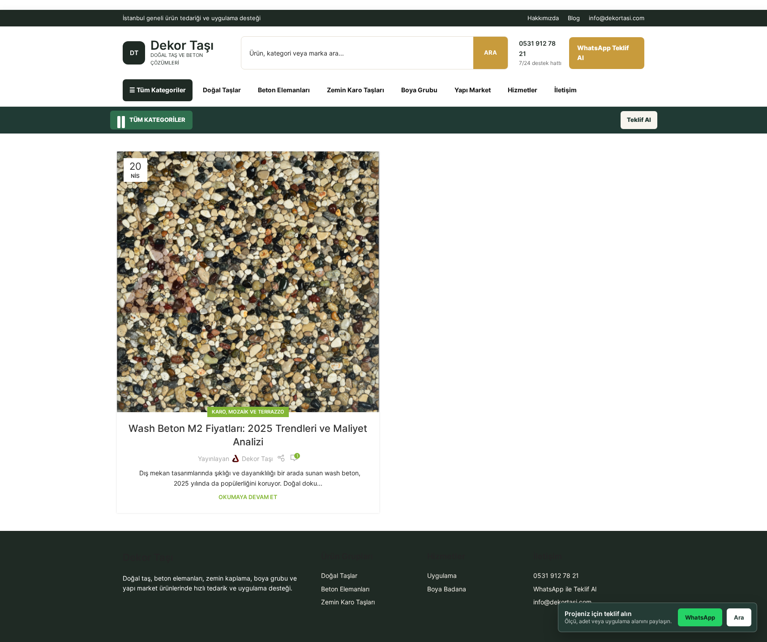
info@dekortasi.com (616, 18)
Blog (574, 18)
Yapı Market (472, 90)
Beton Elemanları (284, 90)
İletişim (565, 90)
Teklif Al (639, 119)
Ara (490, 52)
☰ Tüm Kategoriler (157, 90)
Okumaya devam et (248, 497)
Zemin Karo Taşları (355, 90)
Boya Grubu (419, 90)
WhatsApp (700, 617)
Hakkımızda (543, 18)
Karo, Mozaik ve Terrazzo (248, 412)
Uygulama (442, 575)
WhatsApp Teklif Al (603, 52)
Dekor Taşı (257, 458)
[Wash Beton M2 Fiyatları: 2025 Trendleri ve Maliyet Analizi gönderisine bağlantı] (248, 282)
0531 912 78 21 (556, 575)
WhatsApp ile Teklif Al (564, 589)
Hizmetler (522, 90)
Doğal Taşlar (222, 90)
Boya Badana (446, 589)
